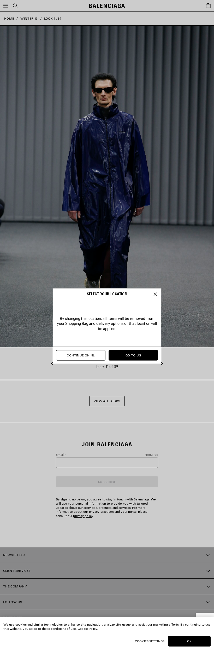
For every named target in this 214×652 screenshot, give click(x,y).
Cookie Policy (87, 629)
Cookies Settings (149, 641)
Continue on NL (80, 355)
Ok (189, 641)
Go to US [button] (133, 355)
